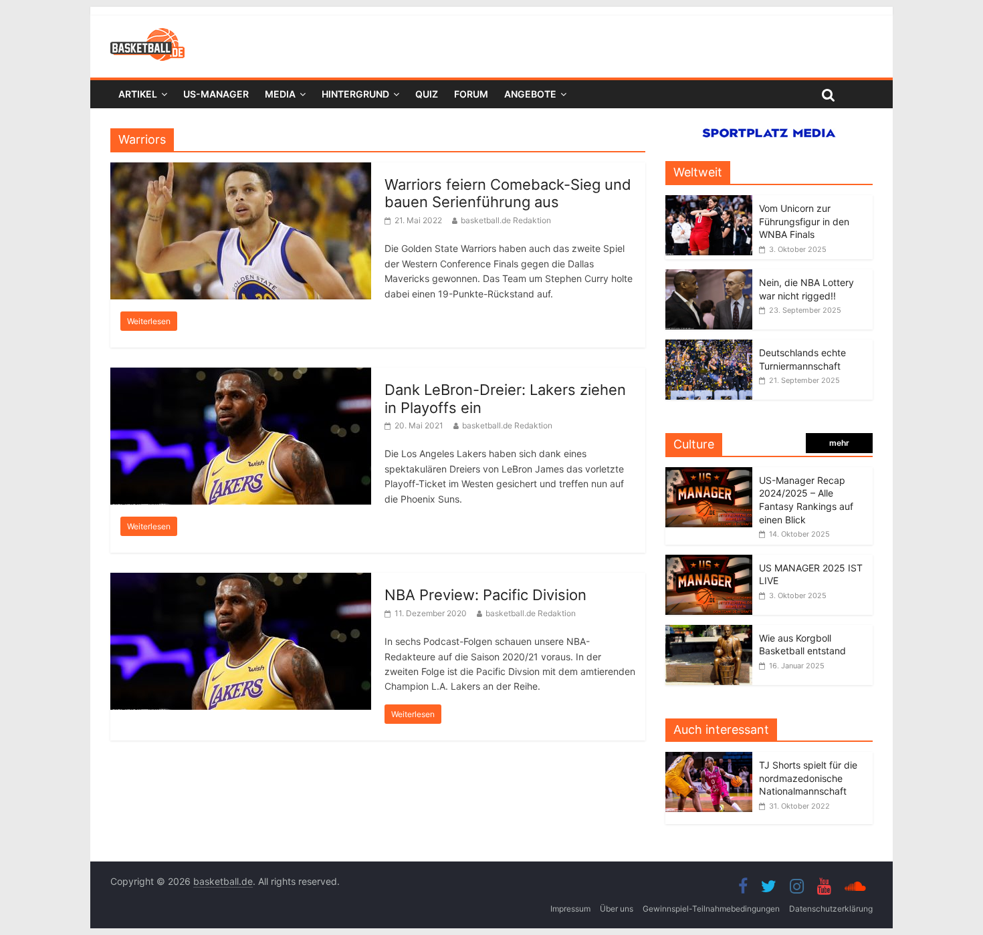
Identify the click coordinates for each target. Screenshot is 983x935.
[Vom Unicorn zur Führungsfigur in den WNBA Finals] (708, 202)
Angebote (530, 94)
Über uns (616, 909)
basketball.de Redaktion (506, 220)
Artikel (137, 94)
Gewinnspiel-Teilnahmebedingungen (711, 909)
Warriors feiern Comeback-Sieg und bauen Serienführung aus (508, 193)
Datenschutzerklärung (831, 909)
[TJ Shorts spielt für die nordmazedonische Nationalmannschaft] (712, 759)
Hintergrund (355, 94)
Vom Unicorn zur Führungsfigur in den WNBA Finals (804, 221)
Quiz (426, 94)
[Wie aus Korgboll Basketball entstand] (708, 632)
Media (280, 94)
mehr (839, 443)
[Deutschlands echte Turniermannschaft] (708, 346)
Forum (471, 94)
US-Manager (216, 94)
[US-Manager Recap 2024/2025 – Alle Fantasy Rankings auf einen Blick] (708, 474)
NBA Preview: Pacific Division (485, 595)
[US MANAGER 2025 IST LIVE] (708, 561)
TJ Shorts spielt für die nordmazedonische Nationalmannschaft (808, 778)
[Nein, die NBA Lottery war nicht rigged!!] (708, 276)
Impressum (570, 909)
